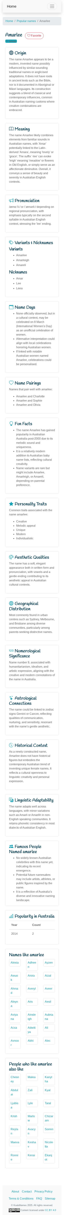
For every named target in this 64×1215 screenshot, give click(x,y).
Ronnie (14, 1157)
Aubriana (49, 1016)
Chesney (15, 1079)
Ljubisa (14, 1105)
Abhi (31, 1040)
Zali (30, 1090)
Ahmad (14, 990)
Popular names (26, 21)
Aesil (48, 1001)
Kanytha (48, 1079)
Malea (32, 1077)
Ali (46, 1027)
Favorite (35, 35)
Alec (47, 1040)
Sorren (49, 1129)
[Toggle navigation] (52, 6)
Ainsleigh (32, 1016)
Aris (30, 1001)
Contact (27, 1191)
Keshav (32, 1144)
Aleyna (14, 1003)
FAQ (39, 1198)
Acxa (14, 1027)
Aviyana (14, 1016)
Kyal (47, 1090)
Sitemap (50, 1198)
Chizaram (49, 1118)
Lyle (30, 1103)
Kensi (31, 1155)
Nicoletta (49, 1144)
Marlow (31, 1118)
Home (11, 6)
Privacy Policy (43, 1191)
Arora (31, 975)
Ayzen (49, 962)
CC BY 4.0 (50, 1210)
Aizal (48, 975)
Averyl (32, 988)
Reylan (14, 1131)
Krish (14, 1116)
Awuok (14, 977)
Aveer (48, 988)
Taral (48, 1103)
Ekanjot (48, 1157)
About (15, 1191)
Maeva (15, 1142)
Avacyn (32, 1131)
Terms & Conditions (21, 1198)
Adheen (32, 964)
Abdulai (14, 1092)
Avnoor (15, 1042)
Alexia (15, 962)
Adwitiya (32, 1029)
